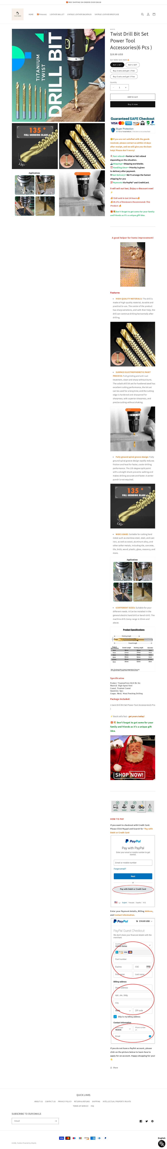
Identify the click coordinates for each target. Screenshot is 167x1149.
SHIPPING (96, 1101)
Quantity (113, 82)
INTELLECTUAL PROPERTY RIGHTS (117, 1101)
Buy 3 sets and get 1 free (124, 71)
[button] (142, 14)
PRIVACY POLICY (65, 1101)
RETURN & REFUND (82, 1101)
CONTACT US (50, 1101)
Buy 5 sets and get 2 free (124, 76)
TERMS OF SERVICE (80, 1106)
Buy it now (133, 104)
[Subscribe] (56, 1121)
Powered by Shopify (29, 1143)
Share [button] (115, 1067)
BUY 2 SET (132, 65)
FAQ (92, 1106)
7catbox (20, 1143)
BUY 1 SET (117, 65)
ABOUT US (38, 1101)
